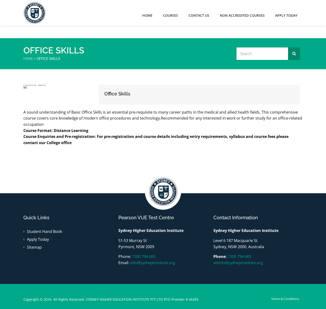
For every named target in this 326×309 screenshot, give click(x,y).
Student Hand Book (44, 231)
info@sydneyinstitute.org (152, 262)
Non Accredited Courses (242, 15)
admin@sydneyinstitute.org (238, 262)
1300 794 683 (143, 256)
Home (147, 15)
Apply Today (38, 239)
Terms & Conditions (285, 299)
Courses (170, 15)
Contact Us (199, 15)
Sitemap (34, 247)
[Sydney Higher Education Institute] (37, 12)
